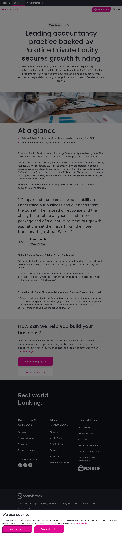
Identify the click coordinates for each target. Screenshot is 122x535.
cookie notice (82, 523)
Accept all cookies (49, 529)
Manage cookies (17, 529)
